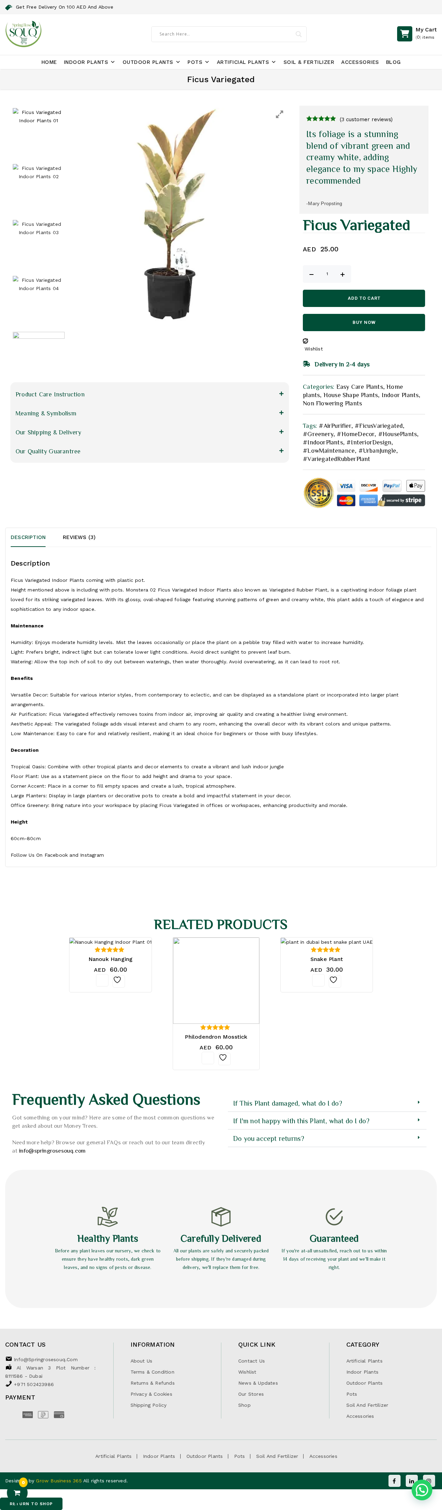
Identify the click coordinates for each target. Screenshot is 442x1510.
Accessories (360, 62)
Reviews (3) (79, 537)
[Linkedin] (412, 1481)
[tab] (37, 537)
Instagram (92, 855)
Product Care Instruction (50, 394)
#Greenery (318, 434)
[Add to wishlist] (119, 981)
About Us (142, 1361)
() (426, 33)
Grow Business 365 (59, 1480)
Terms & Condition (152, 1372)
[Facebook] (394, 1481)
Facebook (56, 855)
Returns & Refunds (153, 1383)
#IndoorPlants (323, 442)
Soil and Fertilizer (367, 1405)
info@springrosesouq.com (52, 1150)
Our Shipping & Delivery (48, 432)
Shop (244, 1405)
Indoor (59, 580)
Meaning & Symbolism (46, 413)
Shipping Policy (149, 1405)
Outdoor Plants (148, 62)
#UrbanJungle (377, 450)
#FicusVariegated (379, 425)
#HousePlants (397, 434)
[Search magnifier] (299, 34)
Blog (393, 62)
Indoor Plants (86, 62)
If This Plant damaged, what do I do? (287, 1102)
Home (49, 62)
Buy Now (364, 322)
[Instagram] (429, 1481)
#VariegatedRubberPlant (336, 458)
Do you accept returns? (268, 1138)
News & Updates (258, 1383)
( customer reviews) (366, 119)
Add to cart (364, 298)
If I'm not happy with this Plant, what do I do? (301, 1120)
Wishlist (247, 1372)
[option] (179, 216)
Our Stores (251, 1394)
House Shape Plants (351, 395)
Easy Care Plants (359, 386)
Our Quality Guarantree (48, 451)
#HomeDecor (355, 434)
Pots (195, 62)
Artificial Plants (243, 62)
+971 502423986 (34, 1384)
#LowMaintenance (329, 450)
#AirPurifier (335, 425)
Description (28, 537)
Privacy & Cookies (151, 1394)
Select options (318, 980)
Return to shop (31, 1503)
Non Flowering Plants (332, 403)
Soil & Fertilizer (309, 62)
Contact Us (251, 1361)
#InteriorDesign (368, 442)
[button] (149, 394)
